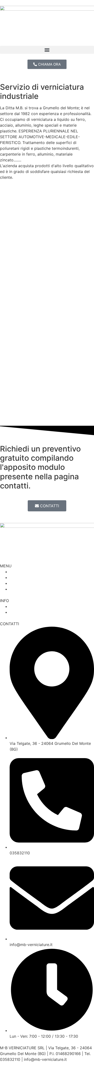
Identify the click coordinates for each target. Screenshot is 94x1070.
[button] (47, 50)
